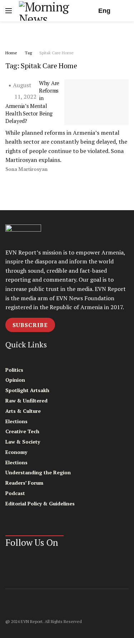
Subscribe (30, 325)
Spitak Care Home (56, 52)
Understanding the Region (38, 472)
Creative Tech (22, 431)
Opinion (15, 379)
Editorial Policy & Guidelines (40, 503)
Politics (14, 369)
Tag (28, 52)
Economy (16, 452)
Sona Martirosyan (26, 169)
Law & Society (22, 441)
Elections (16, 421)
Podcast (15, 493)
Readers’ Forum (24, 482)
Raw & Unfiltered (26, 400)
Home (11, 52)
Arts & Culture (23, 410)
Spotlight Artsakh (27, 390)
